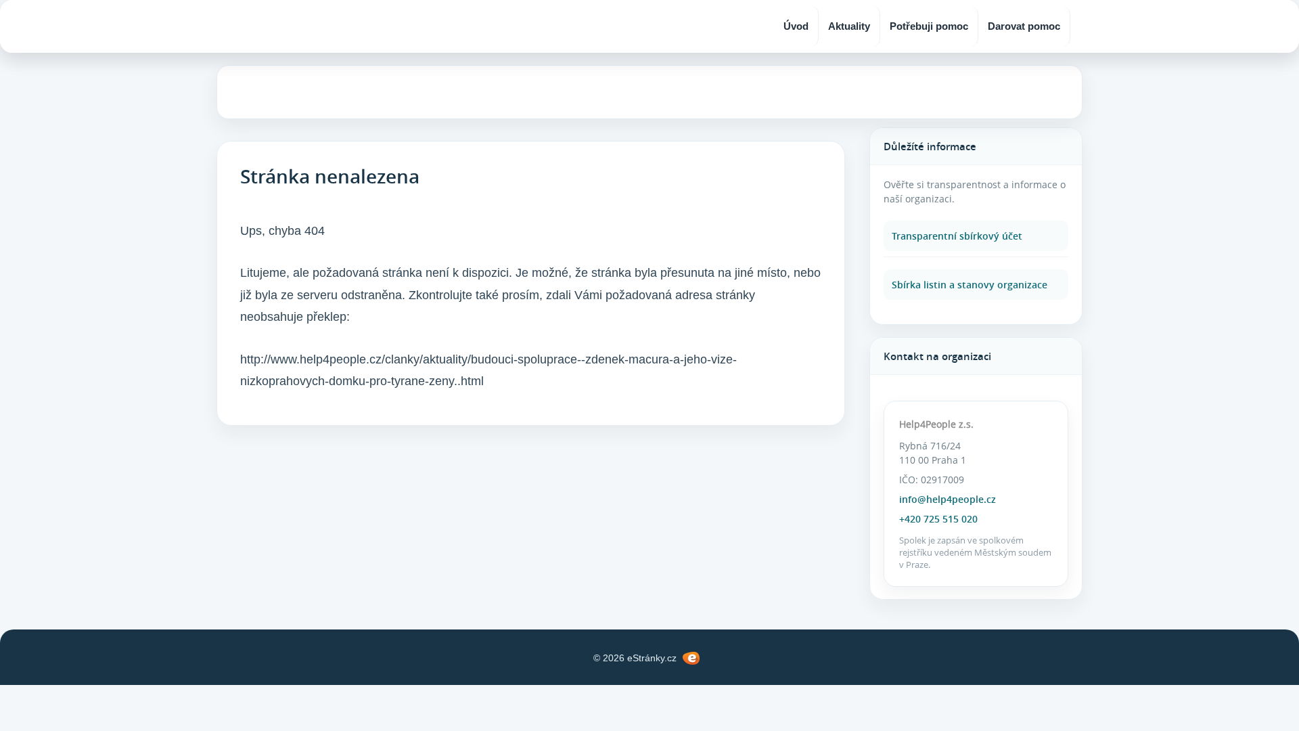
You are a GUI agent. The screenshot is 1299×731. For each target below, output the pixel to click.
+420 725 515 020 (938, 518)
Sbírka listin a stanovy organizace (969, 284)
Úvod (795, 26)
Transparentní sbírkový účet (957, 235)
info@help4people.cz (947, 499)
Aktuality (849, 26)
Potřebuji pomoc (929, 26)
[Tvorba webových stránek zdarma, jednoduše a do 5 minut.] (691, 658)
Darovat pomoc (1024, 26)
